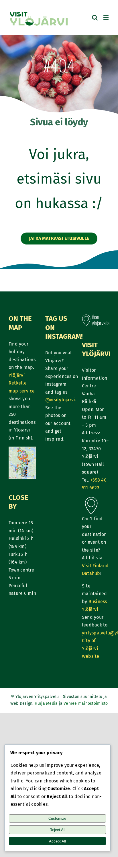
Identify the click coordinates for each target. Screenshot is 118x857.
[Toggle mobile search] (95, 17)
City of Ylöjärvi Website (90, 648)
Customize (57, 818)
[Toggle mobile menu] (106, 17)
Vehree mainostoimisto (86, 703)
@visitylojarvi (60, 399)
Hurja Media (47, 703)
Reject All (57, 830)
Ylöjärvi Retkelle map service (22, 383)
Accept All (57, 841)
